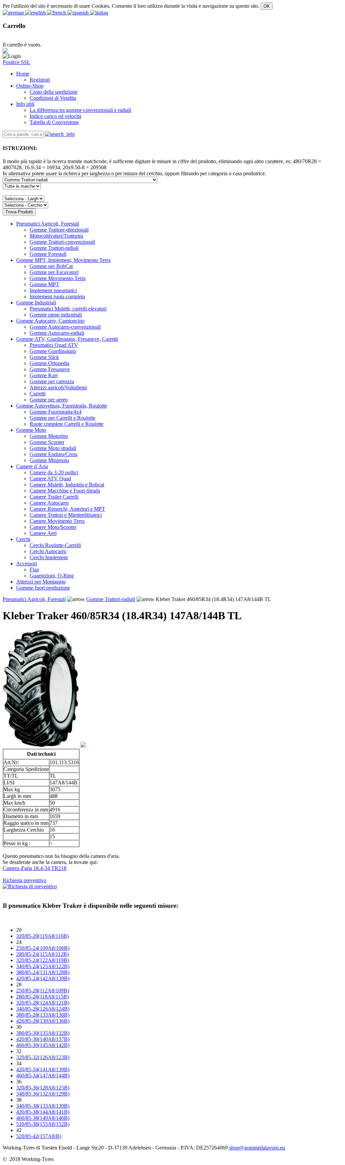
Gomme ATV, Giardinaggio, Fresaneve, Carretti (67, 339)
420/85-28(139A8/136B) (42, 1021)
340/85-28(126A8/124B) (42, 1009)
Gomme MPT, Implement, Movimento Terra (63, 260)
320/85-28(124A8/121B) (42, 1003)
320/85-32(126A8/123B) (42, 1057)
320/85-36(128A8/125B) (42, 1088)
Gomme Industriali (36, 302)
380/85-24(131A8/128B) (42, 972)
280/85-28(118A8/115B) (42, 996)
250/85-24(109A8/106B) (42, 948)
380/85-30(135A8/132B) (42, 1033)
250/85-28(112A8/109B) (42, 990)
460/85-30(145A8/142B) (42, 1045)
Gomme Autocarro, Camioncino (50, 321)
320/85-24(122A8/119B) (42, 960)
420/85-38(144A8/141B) (42, 1112)
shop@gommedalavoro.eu (257, 1148)
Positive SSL (16, 62)
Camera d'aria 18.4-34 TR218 (34, 868)
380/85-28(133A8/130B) (42, 1015)
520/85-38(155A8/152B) (42, 1124)
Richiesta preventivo (24, 880)
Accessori (26, 563)
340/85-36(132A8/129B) (42, 1094)
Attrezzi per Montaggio (41, 582)
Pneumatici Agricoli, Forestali (47, 224)
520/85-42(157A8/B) (38, 1136)
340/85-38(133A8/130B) (42, 1106)
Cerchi (23, 539)
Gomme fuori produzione (43, 588)
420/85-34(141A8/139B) (42, 1069)
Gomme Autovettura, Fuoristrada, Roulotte (61, 406)
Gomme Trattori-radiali (110, 599)
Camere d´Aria (32, 466)
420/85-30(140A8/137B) (42, 1039)
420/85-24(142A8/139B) (42, 978)
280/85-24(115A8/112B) (42, 954)
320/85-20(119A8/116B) (42, 936)
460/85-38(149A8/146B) (42, 1118)
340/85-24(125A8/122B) (42, 966)
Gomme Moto (31, 430)
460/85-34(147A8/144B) (42, 1075)
